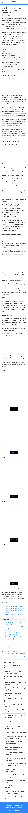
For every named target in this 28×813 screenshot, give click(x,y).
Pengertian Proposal (7, 53)
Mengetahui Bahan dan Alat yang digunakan (13, 60)
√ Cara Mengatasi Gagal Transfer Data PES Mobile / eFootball (15, 765)
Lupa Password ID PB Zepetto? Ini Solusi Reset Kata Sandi (14, 748)
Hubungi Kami (18, 805)
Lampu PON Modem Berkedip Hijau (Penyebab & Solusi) (13, 700)
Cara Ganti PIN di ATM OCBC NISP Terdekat (13, 678)
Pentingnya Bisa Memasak (8, 55)
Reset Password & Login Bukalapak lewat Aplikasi (15, 759)
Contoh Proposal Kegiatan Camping (14, 614)
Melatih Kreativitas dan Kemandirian (12, 57)
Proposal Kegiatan (15, 651)
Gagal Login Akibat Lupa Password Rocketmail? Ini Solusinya (14, 722)
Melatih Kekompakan (8, 66)
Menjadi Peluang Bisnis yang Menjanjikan (13, 59)
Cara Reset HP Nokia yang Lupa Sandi (15, 732)
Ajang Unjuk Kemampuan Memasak (12, 64)
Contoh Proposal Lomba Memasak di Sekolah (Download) (13, 70)
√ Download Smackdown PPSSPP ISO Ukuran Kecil (14, 705)
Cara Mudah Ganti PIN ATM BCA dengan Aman (15, 667)
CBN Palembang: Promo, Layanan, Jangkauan (14, 754)
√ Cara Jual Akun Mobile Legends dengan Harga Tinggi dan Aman (15, 689)
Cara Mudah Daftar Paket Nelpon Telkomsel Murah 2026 (13, 672)
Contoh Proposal (6, 651)
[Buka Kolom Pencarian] (26, 2)
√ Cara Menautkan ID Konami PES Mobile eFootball (14, 798)
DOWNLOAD (14, 409)
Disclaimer (19, 808)
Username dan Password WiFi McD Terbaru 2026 (14, 727)
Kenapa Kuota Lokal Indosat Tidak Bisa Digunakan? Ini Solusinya (15, 683)
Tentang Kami (9, 805)
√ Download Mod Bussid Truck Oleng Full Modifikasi (15, 781)
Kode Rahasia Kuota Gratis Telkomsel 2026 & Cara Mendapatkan (15, 737)
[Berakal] (13, 2)
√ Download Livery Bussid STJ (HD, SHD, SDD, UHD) (14, 787)
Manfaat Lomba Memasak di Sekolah (11, 62)
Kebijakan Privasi (10, 808)
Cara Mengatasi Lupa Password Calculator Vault (13, 694)
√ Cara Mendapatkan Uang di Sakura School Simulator (15, 716)
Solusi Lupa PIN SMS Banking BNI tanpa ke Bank (14, 770)
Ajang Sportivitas (8, 68)
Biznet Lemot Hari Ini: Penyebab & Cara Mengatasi (14, 776)
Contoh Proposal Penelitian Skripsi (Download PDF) (14, 656)
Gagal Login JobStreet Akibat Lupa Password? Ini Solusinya (14, 792)
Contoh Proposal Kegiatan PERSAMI (15, 608)
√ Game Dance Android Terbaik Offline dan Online (14, 711)
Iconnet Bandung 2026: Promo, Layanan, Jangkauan (13, 743)
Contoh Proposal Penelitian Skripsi (14, 606)
